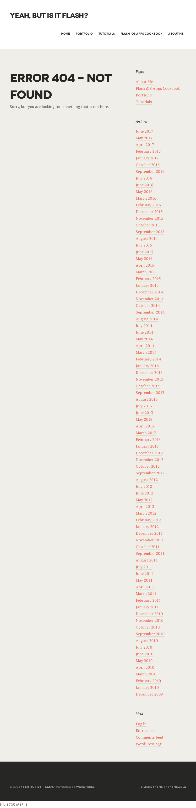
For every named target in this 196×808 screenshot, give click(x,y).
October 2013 (148, 385)
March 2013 (146, 432)
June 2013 (144, 412)
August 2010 (147, 640)
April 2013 (145, 426)
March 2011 (146, 593)
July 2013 (144, 406)
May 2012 (144, 499)
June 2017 (144, 131)
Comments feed (149, 737)
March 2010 (146, 674)
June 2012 (144, 493)
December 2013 (149, 372)
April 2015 (145, 265)
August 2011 (147, 560)
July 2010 (144, 647)
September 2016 (150, 171)
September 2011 (150, 553)
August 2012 (147, 479)
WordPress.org (148, 743)
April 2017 (145, 144)
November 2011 (149, 540)
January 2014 (147, 365)
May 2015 (144, 258)
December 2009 (149, 694)
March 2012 (146, 513)
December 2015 (149, 211)
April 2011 (145, 586)
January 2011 (147, 607)
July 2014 (144, 325)
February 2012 (148, 519)
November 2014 (149, 298)
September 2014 (150, 312)
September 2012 (150, 473)
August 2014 (147, 318)
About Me (176, 33)
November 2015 (149, 218)
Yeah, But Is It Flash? (49, 15)
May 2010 (144, 660)
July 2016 (144, 178)
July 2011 (144, 566)
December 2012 (149, 452)
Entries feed (146, 730)
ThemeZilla (177, 787)
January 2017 (147, 158)
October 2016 (148, 164)
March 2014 (146, 352)
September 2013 (150, 392)
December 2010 (149, 613)
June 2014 (144, 332)
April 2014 (145, 345)
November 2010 (149, 620)
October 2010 (148, 627)
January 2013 (147, 446)
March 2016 (146, 198)
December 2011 (149, 533)
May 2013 (144, 419)
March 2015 (146, 272)
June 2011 (144, 573)
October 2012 (148, 466)
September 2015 (150, 231)
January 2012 (147, 526)
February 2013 (148, 439)
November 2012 (149, 459)
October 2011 (148, 546)
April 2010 (145, 667)
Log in (141, 723)
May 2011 (144, 580)
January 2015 (147, 285)
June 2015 (144, 251)
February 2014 (148, 359)
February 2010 (148, 680)
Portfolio (84, 33)
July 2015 (144, 245)
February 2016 (148, 205)
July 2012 (144, 486)
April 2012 (145, 506)
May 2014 (144, 339)
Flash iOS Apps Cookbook (141, 33)
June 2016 (144, 184)
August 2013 (147, 399)
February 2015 (148, 278)
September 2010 (150, 633)
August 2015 (147, 238)
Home (65, 33)
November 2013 (149, 379)
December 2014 (149, 292)
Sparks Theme (152, 787)
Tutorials (106, 33)
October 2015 (148, 225)
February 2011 (148, 600)
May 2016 (144, 191)
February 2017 (148, 151)
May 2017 (144, 137)
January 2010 (147, 687)
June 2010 (144, 653)
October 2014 (148, 305)
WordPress (85, 787)
